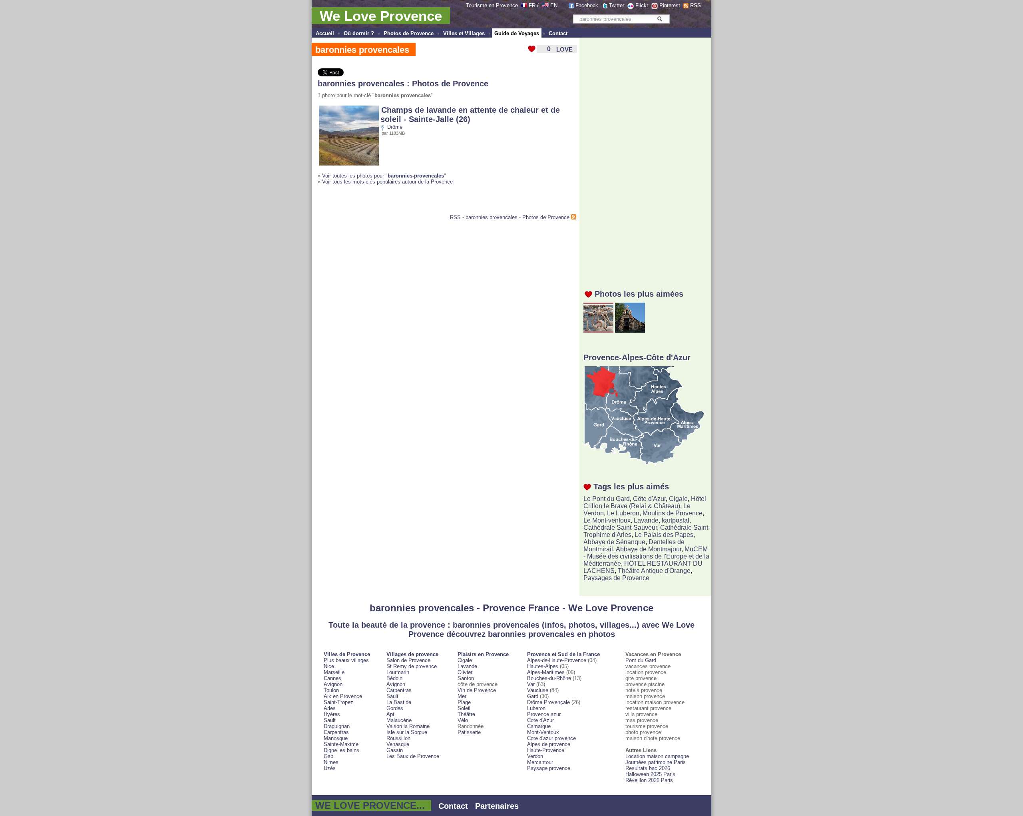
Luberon (536, 708)
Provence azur (544, 714)
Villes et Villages (464, 33)
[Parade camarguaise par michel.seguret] (598, 330)
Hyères (332, 714)
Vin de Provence (477, 690)
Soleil (464, 708)
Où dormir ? (359, 33)
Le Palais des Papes (664, 534)
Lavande (646, 520)
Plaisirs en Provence (483, 654)
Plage (464, 702)
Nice (329, 666)
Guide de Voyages (516, 33)
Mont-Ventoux (543, 732)
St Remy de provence (411, 666)
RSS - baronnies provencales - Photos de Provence (509, 217)
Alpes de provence (548, 744)
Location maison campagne (657, 756)
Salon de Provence (408, 660)
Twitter (616, 5)
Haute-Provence (545, 750)
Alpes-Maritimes (546, 672)
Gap (328, 756)
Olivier (465, 672)
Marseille (334, 672)
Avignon (333, 684)
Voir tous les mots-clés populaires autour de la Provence (387, 182)
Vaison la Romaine (408, 726)
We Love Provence (381, 16)
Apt (390, 714)
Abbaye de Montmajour (648, 549)
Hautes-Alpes (542, 666)
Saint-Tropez (338, 702)
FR (532, 5)
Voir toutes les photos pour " (383, 176)
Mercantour (540, 762)
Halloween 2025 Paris (650, 774)
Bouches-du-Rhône (549, 678)
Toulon (331, 690)
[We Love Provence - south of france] (545, 5)
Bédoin (394, 678)
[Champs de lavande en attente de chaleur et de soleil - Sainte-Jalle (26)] (349, 164)
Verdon (535, 756)
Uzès (330, 768)
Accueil (325, 33)
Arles (330, 708)
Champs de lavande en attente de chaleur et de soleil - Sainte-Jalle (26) (470, 115)
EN (553, 5)
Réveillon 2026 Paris (649, 780)
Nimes (331, 762)
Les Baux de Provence (412, 756)
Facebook (586, 5)
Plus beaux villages (346, 660)
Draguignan (337, 726)
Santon (466, 678)
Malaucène (399, 720)
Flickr (641, 5)
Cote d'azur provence (551, 738)
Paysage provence (548, 768)
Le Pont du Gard (606, 498)
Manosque (336, 738)
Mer (462, 696)
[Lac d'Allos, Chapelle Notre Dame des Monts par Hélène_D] (630, 330)
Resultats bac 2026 (647, 768)
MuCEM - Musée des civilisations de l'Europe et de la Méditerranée (646, 556)
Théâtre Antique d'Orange (654, 570)
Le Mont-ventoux (607, 520)
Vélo (463, 720)
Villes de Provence (347, 654)
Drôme (394, 127)
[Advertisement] (647, 159)
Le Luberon (623, 513)
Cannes (332, 678)
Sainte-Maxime (341, 744)
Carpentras (336, 732)
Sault (330, 720)
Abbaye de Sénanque (614, 542)
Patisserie (469, 732)
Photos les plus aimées (639, 293)
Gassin (394, 750)
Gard (532, 696)
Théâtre (466, 714)
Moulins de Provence (673, 513)
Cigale (678, 498)
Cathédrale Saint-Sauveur (620, 527)
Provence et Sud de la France (563, 654)
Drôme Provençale (548, 702)
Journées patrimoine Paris (655, 762)
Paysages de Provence (616, 578)
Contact (558, 33)
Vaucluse (537, 690)
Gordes (394, 708)
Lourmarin (397, 672)
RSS (695, 5)
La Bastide (398, 702)
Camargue (539, 726)
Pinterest (669, 5)
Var (531, 684)
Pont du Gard (640, 660)
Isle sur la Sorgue (406, 732)
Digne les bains (341, 750)
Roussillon (398, 738)
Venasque (397, 744)
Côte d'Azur (649, 498)
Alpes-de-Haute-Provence (556, 660)
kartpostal (675, 520)
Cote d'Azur (540, 720)
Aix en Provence (343, 696)
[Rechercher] (659, 19)
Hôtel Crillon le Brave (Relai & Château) (644, 502)
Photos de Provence (409, 33)
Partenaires (497, 806)
